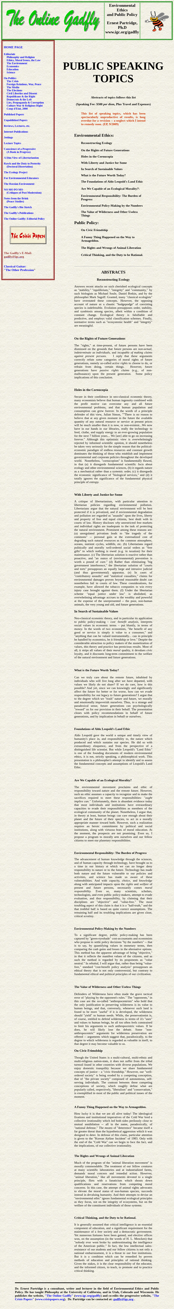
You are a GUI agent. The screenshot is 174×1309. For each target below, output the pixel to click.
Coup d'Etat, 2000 (17, 108)
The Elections (14, 90)
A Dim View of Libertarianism (21, 157)
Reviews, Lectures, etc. (17, 125)
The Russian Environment (19, 183)
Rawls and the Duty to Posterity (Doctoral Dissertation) (22, 165)
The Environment (17, 63)
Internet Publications (16, 131)
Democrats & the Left (19, 99)
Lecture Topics (12, 143)
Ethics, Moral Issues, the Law (24, 60)
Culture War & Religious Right (25, 105)
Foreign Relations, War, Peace (24, 84)
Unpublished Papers (15, 120)
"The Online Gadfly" (59, 1295)
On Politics (10, 78)
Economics (12, 66)
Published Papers (14, 114)
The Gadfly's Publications (18, 213)
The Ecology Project (15, 172)
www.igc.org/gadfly (88, 1295)
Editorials (9, 54)
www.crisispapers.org (50, 1299)
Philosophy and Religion (21, 57)
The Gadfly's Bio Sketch (18, 207)
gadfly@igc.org (123, 1299)
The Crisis (13, 81)
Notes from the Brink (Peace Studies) (16, 200)
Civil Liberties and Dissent (21, 93)
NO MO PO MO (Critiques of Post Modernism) (22, 191)
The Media (13, 87)
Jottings (8, 137)
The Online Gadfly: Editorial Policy (24, 218)
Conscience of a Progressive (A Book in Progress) (20, 150)
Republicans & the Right (21, 96)
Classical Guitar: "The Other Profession (19, 268)
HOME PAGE (13, 47)
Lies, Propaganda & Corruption (25, 102)
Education (12, 69)
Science (11, 72)
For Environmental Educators (21, 178)
